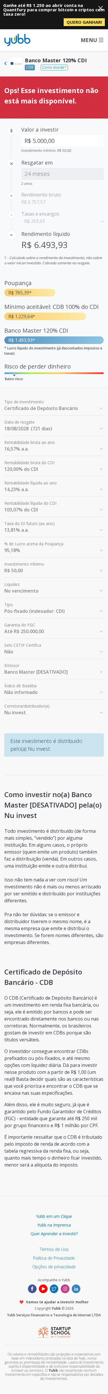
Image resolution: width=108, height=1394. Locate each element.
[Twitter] (54, 1288)
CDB (29, 67)
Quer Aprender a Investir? (54, 1233)
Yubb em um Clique (54, 1216)
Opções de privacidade (54, 1266)
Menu (89, 40)
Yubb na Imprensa (54, 1225)
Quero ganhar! (84, 22)
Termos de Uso (54, 1249)
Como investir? (54, 67)
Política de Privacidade (54, 1258)
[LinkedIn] (76, 1288)
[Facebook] (32, 1288)
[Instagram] (65, 1288)
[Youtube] (43, 1288)
